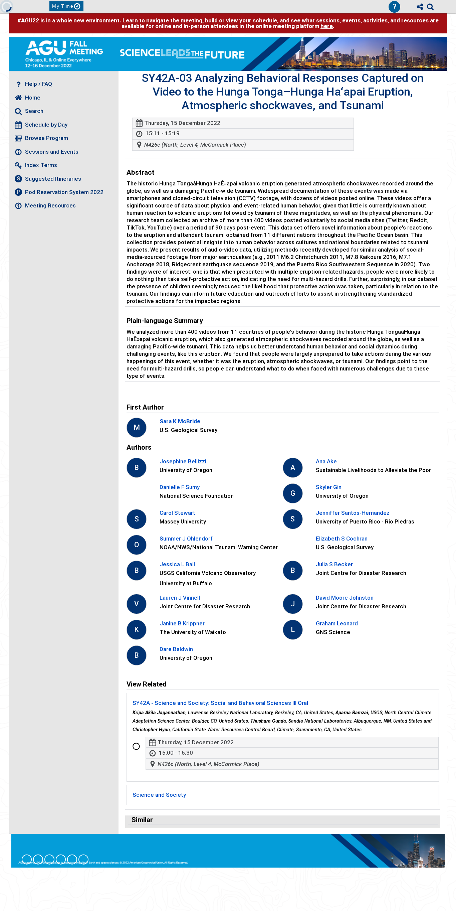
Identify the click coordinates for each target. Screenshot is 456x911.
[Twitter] (72, 860)
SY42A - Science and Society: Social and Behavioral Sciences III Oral (220, 703)
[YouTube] (83, 860)
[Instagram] (38, 860)
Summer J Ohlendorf (186, 538)
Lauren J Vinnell (180, 597)
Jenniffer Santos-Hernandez (353, 512)
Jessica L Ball (177, 564)
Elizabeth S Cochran (342, 538)
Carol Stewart (177, 512)
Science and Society (159, 794)
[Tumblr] (61, 860)
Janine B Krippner (182, 623)
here (326, 26)
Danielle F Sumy (180, 487)
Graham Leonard (337, 623)
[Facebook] (27, 860)
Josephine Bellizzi (183, 461)
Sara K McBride (180, 421)
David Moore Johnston (345, 597)
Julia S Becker (334, 564)
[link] (430, 6)
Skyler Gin (328, 487)
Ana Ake (326, 461)
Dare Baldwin (176, 649)
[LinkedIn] (49, 860)
